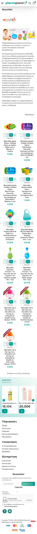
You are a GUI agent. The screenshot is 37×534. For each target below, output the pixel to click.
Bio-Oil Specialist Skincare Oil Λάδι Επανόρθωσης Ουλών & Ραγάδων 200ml (27, 403)
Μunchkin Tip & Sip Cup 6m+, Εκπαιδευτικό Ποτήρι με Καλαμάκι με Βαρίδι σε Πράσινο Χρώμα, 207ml (27, 315)
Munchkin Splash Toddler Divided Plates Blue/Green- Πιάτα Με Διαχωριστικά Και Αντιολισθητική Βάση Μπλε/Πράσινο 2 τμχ (10, 193)
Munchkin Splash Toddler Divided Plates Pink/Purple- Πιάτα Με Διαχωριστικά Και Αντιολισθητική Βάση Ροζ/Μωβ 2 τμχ (27, 149)
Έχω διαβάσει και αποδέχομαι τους (14, 505)
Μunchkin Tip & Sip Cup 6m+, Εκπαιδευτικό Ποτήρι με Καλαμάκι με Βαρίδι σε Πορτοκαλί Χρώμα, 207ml (10, 357)
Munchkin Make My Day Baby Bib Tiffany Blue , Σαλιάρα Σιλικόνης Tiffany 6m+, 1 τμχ (27, 235)
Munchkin (10, 138)
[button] (4, 400)
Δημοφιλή (6, 380)
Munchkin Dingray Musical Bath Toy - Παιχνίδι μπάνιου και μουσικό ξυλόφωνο (9, 235)
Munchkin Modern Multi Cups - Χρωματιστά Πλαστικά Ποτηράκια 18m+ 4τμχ (27, 191)
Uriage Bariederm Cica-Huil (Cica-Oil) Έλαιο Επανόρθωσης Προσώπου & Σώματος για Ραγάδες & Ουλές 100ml (10, 403)
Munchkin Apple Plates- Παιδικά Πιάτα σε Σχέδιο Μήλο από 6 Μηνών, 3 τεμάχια (10, 146)
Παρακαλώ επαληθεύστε (6, 492)
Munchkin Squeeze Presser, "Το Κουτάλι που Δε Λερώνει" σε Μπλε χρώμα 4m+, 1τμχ (27, 274)
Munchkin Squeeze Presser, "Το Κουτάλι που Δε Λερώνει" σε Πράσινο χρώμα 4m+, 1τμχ (10, 274)
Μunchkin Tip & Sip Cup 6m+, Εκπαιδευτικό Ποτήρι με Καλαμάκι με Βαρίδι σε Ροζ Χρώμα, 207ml (10, 314)
